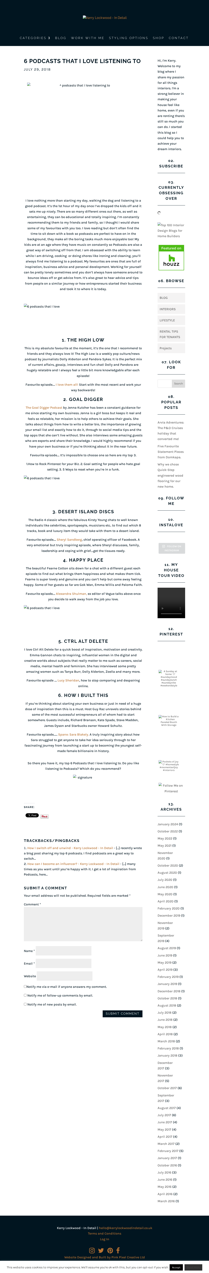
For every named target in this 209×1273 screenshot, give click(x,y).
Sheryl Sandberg (69, 540)
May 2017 (164, 1129)
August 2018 (167, 1005)
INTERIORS (168, 309)
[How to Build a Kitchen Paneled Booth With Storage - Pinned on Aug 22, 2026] (169, 720)
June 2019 (165, 955)
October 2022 (168, 831)
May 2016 (164, 1187)
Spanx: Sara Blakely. (73, 734)
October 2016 (167, 1165)
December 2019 (169, 915)
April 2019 (165, 970)
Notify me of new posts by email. (52, 1004)
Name (29, 951)
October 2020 (168, 865)
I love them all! (67, 384)
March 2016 (166, 1201)
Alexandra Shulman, (71, 594)
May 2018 (165, 1027)
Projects (166, 348)
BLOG (61, 38)
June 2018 (165, 1020)
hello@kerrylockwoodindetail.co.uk (125, 1228)
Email (29, 963)
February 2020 (169, 908)
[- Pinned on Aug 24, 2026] (169, 648)
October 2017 (167, 1088)
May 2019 (164, 962)
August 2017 (167, 1108)
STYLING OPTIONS (128, 38)
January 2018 (167, 1055)
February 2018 (168, 1048)
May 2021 (164, 845)
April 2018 (165, 1034)
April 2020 (165, 901)
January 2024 (168, 824)
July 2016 (164, 1172)
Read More (193, 1267)
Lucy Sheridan (68, 680)
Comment (32, 904)
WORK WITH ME (87, 38)
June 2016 (165, 1179)
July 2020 (165, 880)
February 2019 (168, 977)
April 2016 (165, 1194)
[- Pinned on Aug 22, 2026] (169, 693)
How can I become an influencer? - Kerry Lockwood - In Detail (73, 864)
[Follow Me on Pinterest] (171, 788)
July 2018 (164, 1012)
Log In (104, 1239)
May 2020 (165, 894)
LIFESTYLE (167, 320)
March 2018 (166, 1041)
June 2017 (165, 1122)
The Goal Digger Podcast (44, 407)
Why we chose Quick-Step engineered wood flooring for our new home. (170, 475)
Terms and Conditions (104, 1233)
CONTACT (179, 38)
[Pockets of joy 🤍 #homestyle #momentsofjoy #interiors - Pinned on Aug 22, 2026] (169, 766)
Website (30, 976)
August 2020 (167, 873)
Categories (33, 38)
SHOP (158, 38)
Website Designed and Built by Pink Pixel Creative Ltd (104, 1257)
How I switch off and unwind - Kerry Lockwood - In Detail (70, 848)
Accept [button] (176, 1267)
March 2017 (166, 1144)
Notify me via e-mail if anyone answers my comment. (67, 987)
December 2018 (169, 991)
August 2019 (167, 948)
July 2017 (164, 1115)
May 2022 (165, 838)
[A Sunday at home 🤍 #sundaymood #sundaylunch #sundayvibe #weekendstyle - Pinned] (169, 678)
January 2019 (167, 984)
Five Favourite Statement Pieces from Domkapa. (171, 451)
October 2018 (167, 998)
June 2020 (165, 887)
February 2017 (168, 1151)
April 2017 (165, 1137)
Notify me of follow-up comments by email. (60, 995)
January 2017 (167, 1158)
